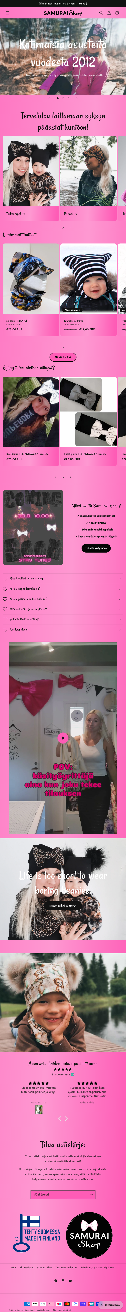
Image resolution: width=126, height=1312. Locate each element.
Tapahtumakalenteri (66, 1267)
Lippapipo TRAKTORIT (18, 321)
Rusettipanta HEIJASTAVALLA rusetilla (85, 454)
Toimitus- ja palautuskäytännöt (98, 1267)
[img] (63, 1069)
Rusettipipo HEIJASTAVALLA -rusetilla (27, 454)
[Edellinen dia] (49, 98)
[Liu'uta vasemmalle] (55, 227)
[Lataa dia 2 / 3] (63, 98)
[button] (7, 13)
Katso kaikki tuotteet (62, 905)
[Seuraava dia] (77, 98)
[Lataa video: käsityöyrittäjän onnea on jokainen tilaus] (63, 738)
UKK (13, 1267)
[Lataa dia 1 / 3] (57, 98)
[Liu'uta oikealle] (70, 227)
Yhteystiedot (27, 1267)
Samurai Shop (44, 1267)
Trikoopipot (13, 213)
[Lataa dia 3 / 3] (68, 98)
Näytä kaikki (63, 357)
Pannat (68, 213)
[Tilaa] (91, 1194)
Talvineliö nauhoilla (73, 321)
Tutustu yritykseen (96, 548)
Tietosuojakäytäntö (62, 1310)
